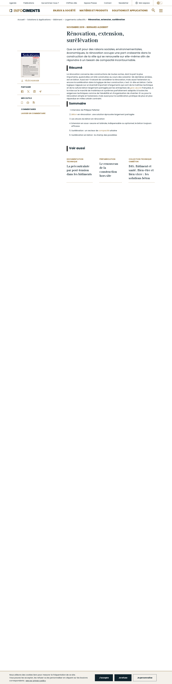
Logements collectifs (75, 19)
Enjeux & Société (64, 10)
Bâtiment (57, 19)
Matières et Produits (94, 10)
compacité (104, 130)
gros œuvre (135, 87)
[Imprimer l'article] (27, 102)
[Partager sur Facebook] (22, 91)
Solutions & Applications (39, 19)
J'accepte (104, 677)
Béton (74, 114)
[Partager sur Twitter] (28, 91)
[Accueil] (24, 10)
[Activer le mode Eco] (160, 3)
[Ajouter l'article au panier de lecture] (22, 102)
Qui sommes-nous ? (50, 3)
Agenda (12, 3)
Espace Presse (90, 3)
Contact (108, 3)
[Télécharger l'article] (34, 102)
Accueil (21, 19)
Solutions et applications (130, 10)
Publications (29, 3)
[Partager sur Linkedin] (34, 91)
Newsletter (123, 3)
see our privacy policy (36, 680)
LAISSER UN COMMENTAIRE (33, 113)
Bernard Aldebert (97, 27)
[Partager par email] (40, 91)
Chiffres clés (71, 3)
